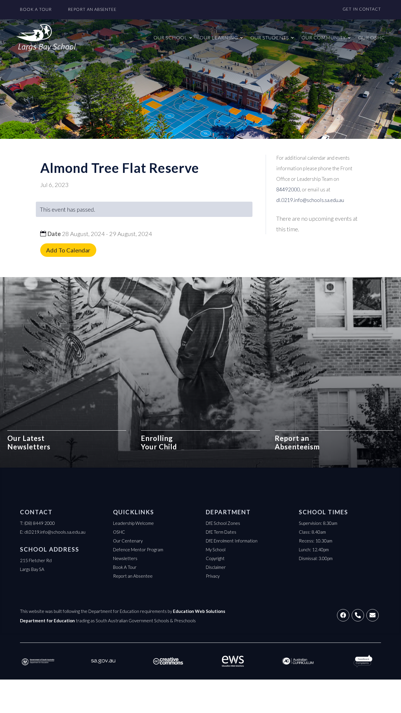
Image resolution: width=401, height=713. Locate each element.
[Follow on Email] (372, 615)
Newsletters (125, 558)
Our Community (323, 37)
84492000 (288, 189)
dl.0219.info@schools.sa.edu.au (54, 532)
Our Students (269, 37)
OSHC (119, 532)
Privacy (213, 576)
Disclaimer (216, 567)
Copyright (215, 558)
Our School (170, 37)
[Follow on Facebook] (343, 615)
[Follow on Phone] (358, 615)
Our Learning (219, 37)
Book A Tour (125, 567)
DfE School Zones (223, 523)
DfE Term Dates (221, 532)
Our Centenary (128, 540)
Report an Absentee (133, 576)
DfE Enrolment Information (231, 540)
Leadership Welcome (133, 523)
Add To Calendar (68, 250)
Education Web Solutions (199, 611)
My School (215, 549)
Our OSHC (371, 37)
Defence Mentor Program (138, 549)
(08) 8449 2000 (39, 523)
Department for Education (47, 620)
